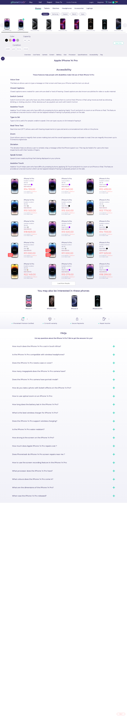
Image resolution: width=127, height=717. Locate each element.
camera (44, 55)
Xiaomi (74, 14)
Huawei (65, 14)
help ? (120, 714)
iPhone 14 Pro (29, 178)
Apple (45, 14)
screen (51, 55)
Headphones (67, 8)
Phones (38, 8)
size (65, 55)
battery (58, 55)
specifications (82, 55)
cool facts (36, 55)
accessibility (94, 55)
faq (101, 55)
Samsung (55, 14)
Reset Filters (118, 43)
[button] (18, 2)
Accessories (79, 8)
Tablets (47, 8)
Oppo (83, 14)
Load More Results (63, 283)
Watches (55, 8)
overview (27, 55)
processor (72, 55)
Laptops (89, 8)
